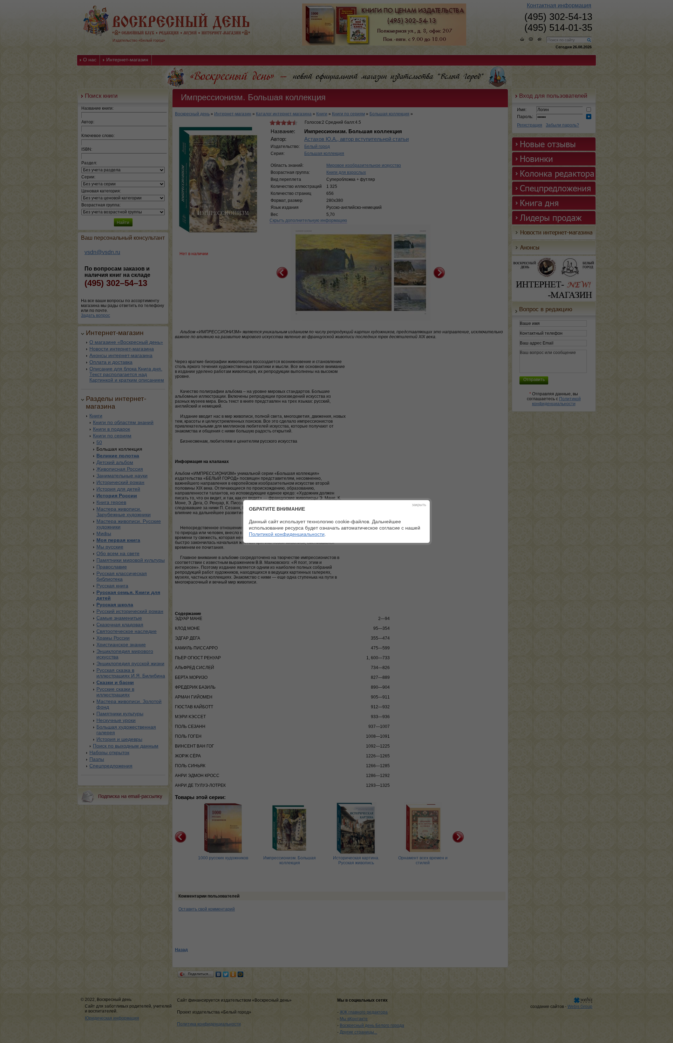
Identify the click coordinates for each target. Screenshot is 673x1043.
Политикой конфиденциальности (287, 534)
